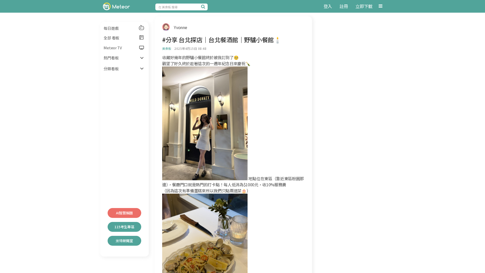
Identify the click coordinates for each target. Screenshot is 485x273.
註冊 (344, 6)
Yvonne (180, 27)
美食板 (166, 48)
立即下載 (363, 6)
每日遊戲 (111, 28)
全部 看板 (111, 37)
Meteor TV (113, 47)
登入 (328, 6)
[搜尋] (204, 6)
